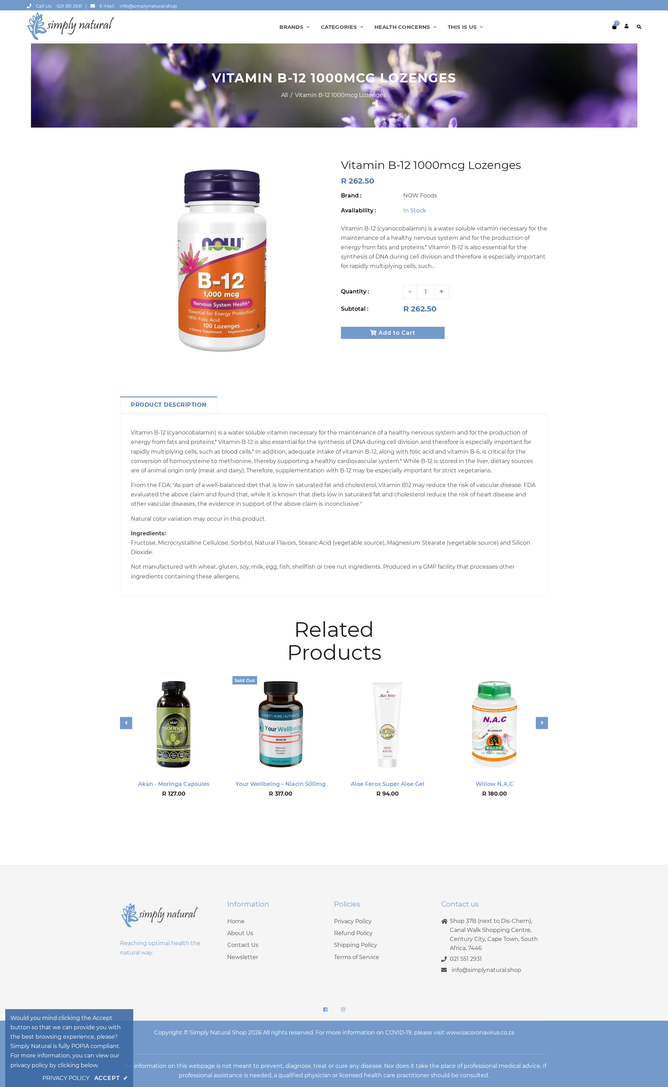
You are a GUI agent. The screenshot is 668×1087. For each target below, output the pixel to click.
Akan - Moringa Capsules (173, 784)
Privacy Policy (353, 921)
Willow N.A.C (495, 784)
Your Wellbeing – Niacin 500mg (281, 784)
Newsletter (242, 957)
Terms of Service (356, 957)
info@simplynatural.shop (148, 6)
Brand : (351, 195)
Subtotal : (354, 309)
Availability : (358, 210)
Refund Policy (353, 933)
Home (236, 921)
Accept (111, 1078)
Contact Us (243, 945)
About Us (240, 933)
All (284, 95)
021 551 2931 (69, 6)
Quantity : (355, 291)
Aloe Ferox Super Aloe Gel (387, 784)
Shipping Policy (355, 945)
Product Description (169, 404)
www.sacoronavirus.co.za (480, 1032)
